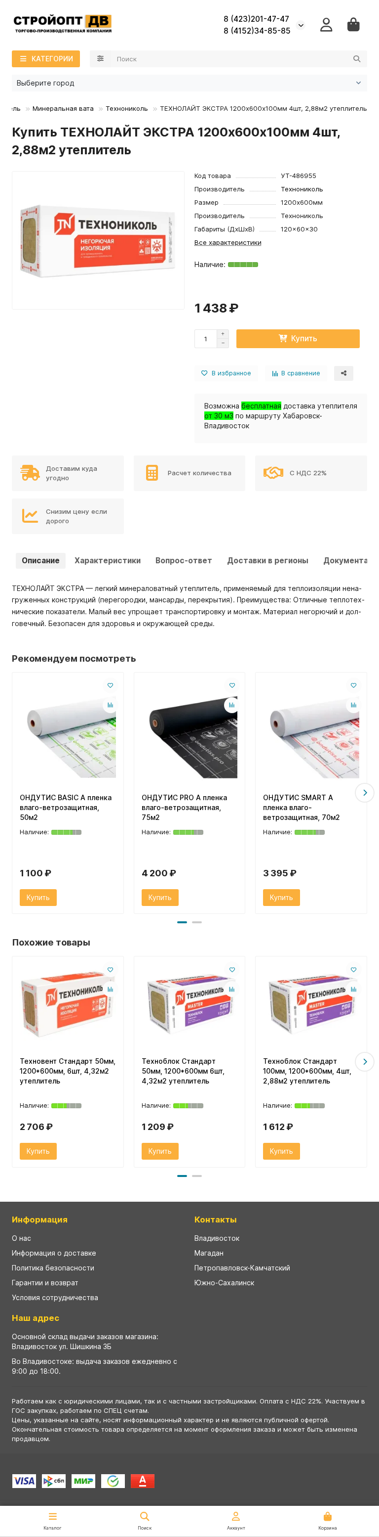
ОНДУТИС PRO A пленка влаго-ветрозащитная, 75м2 (184, 807)
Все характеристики (228, 242)
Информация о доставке (54, 1253)
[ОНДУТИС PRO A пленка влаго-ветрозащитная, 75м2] (190, 730)
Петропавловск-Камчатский (242, 1268)
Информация (40, 1219)
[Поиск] (357, 59)
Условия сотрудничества (55, 1297)
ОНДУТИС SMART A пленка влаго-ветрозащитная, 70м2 (301, 807)
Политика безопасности (53, 1268)
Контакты (215, 1219)
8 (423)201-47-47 (256, 19)
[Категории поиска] (100, 58)
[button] (14, 793)
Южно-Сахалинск (224, 1282)
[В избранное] (110, 685)
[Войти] (326, 25)
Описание (41, 560)
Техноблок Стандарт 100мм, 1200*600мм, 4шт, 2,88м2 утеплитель (307, 1071)
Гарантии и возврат (45, 1282)
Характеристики (108, 560)
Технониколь (127, 108)
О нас (21, 1238)
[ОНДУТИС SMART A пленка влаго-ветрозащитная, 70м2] (311, 730)
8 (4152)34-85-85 (257, 31)
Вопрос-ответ (183, 560)
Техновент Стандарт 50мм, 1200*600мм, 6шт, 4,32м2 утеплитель (67, 1071)
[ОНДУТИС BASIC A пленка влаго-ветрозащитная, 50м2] (68, 730)
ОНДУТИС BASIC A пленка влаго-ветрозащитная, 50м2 (66, 807)
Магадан (209, 1253)
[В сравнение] (110, 705)
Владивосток (216, 1238)
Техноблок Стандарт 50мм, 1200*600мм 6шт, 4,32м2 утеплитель (183, 1071)
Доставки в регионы (267, 560)
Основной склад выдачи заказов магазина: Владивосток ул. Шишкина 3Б (85, 1341)
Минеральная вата (63, 108)
